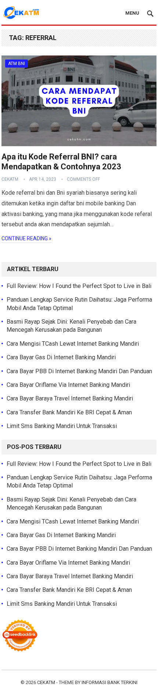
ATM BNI (16, 63)
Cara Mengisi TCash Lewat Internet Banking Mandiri (73, 343)
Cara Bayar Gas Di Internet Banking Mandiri (61, 357)
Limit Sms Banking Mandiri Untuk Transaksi (62, 425)
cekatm (9, 179)
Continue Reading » (26, 238)
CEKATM (46, 682)
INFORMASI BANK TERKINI (109, 682)
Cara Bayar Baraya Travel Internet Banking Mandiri (70, 398)
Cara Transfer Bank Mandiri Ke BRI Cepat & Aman (69, 412)
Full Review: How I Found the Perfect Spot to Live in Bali (79, 286)
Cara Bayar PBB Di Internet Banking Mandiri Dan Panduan (79, 371)
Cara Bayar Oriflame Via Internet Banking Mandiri (68, 384)
